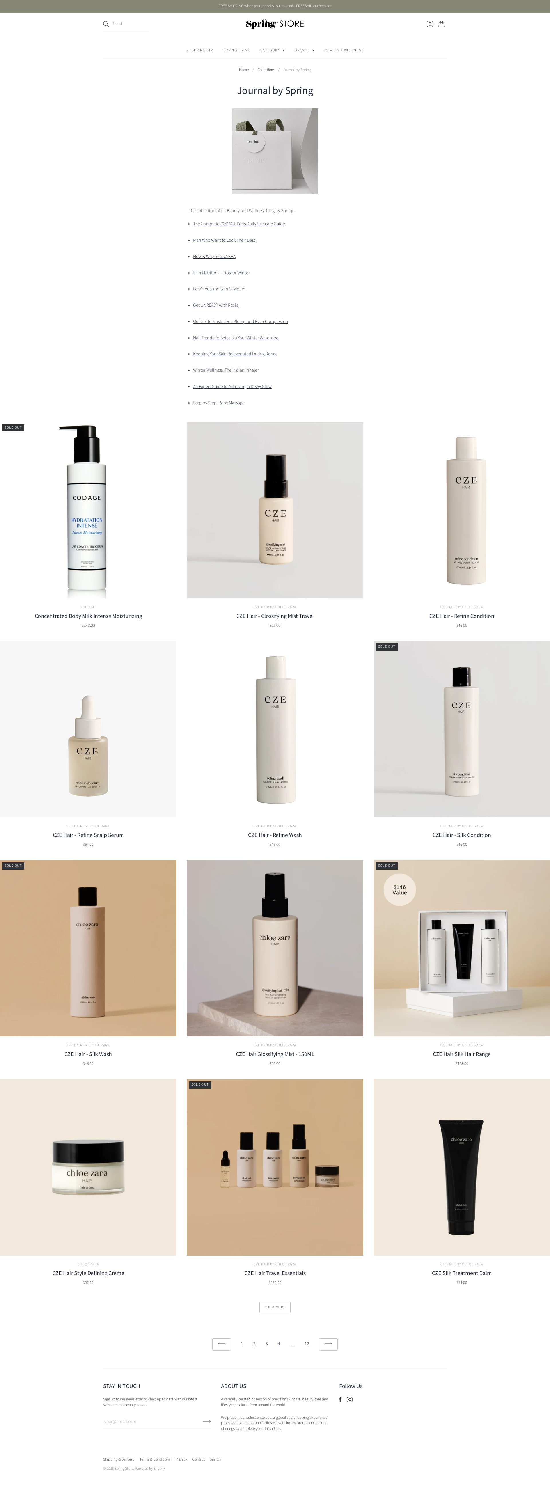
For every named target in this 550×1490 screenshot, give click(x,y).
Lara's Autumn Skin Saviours (219, 289)
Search (215, 1459)
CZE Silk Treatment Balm (462, 1273)
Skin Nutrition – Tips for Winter (221, 273)
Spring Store (124, 1468)
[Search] (106, 24)
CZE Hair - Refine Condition (461, 616)
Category (269, 50)
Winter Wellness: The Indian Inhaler (226, 370)
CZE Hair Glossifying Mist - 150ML (275, 1054)
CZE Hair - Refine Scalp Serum (88, 835)
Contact (198, 1459)
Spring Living (236, 50)
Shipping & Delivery (118, 1459)
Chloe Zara (88, 1264)
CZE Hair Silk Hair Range (462, 1054)
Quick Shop (88, 590)
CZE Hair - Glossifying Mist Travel (275, 616)
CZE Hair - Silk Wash (88, 1054)
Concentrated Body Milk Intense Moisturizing (88, 616)
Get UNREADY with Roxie (216, 305)
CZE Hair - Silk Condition (462, 835)
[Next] (328, 1344)
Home (244, 70)
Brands (302, 50)
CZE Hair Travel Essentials (275, 1273)
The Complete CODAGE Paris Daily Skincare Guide (239, 224)
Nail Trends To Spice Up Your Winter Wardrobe (236, 338)
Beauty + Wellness (344, 50)
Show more (275, 1307)
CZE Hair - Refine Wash (275, 835)
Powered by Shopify (150, 1468)
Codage (88, 607)
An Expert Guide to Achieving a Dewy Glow (232, 386)
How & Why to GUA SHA (214, 256)
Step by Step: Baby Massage (219, 403)
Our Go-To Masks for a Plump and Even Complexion (240, 321)
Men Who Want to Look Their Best (224, 240)
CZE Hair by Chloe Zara (275, 607)
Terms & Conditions (155, 1459)
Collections (266, 70)
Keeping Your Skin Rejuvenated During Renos (235, 354)
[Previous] (221, 1344)
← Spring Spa (200, 50)
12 (307, 1344)
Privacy (181, 1459)
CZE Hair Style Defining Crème (88, 1273)
